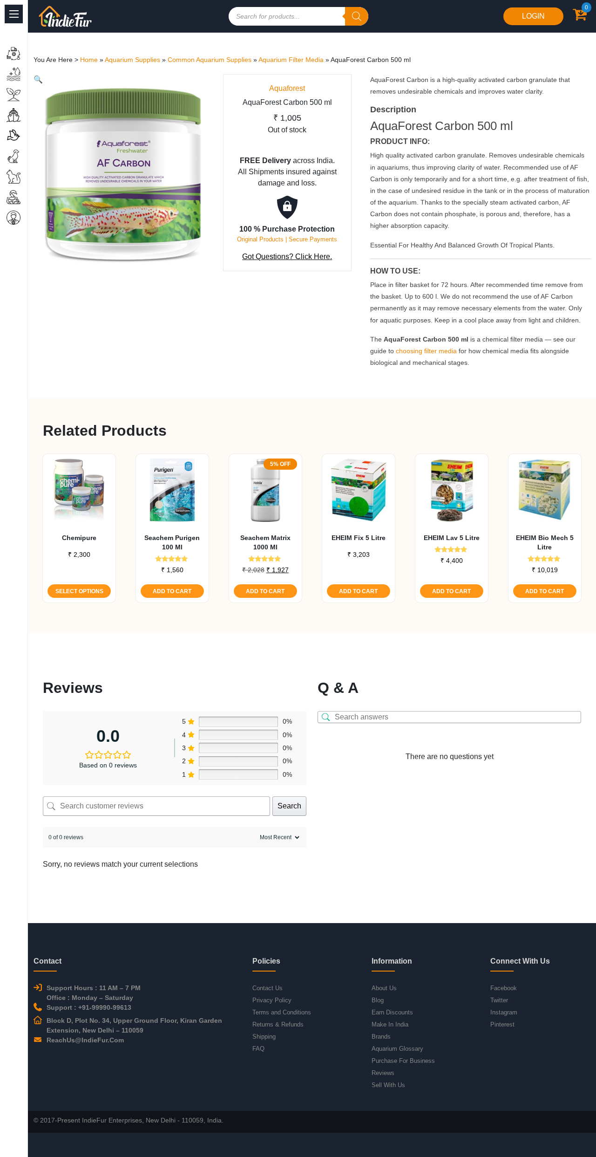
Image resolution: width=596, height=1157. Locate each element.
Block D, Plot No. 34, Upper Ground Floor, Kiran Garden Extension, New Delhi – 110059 (134, 1025)
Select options (79, 591)
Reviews (383, 1072)
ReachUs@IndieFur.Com (85, 1040)
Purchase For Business (403, 1060)
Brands (381, 1036)
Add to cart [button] (172, 591)
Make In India (390, 1024)
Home (89, 59)
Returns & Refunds (278, 1024)
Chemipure (79, 537)
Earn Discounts (392, 1012)
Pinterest (502, 1024)
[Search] (356, 16)
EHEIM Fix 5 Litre (359, 537)
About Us (384, 988)
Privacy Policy (271, 1000)
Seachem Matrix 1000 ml (265, 542)
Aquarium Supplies (132, 59)
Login (533, 16)
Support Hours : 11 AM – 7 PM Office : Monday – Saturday (94, 992)
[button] (38, 79)
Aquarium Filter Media (291, 59)
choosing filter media (426, 351)
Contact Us (267, 988)
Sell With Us (388, 1085)
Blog (378, 1000)
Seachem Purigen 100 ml (172, 542)
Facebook (503, 988)
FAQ (258, 1048)
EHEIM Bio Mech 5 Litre (545, 542)
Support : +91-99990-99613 (89, 1007)
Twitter (499, 1000)
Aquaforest (287, 88)
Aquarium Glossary (397, 1048)
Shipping (264, 1036)
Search (289, 806)
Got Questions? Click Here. (287, 256)
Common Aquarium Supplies (209, 59)
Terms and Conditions (281, 1012)
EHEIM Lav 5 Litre (452, 537)
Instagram (503, 1012)
